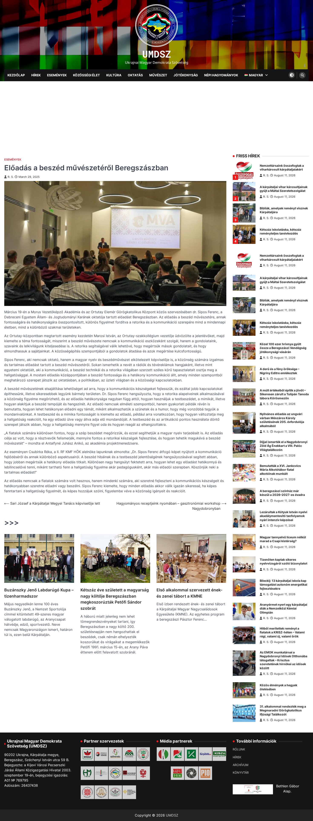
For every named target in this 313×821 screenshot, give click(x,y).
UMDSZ (156, 54)
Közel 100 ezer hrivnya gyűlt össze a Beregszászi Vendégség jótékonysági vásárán (283, 348)
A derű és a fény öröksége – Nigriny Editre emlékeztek (279, 371)
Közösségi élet (86, 75)
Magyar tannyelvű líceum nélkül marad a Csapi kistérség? (283, 539)
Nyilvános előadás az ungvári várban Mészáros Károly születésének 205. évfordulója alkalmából (282, 420)
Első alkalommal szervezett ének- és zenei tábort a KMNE (189, 593)
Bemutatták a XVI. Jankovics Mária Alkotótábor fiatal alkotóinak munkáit (280, 469)
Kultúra (113, 75)
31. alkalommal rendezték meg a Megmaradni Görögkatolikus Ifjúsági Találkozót (283, 710)
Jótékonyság (186, 75)
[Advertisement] (156, 113)
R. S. (11, 176)
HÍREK (237, 757)
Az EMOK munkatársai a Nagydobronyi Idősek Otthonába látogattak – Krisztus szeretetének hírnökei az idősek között (283, 660)
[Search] (302, 75)
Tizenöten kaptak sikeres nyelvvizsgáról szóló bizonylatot (283, 561)
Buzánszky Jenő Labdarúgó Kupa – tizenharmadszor (39, 593)
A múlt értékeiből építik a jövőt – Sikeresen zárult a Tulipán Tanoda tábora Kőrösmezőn (284, 394)
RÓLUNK (239, 749)
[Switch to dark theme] (292, 75)
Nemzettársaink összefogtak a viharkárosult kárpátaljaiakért (282, 167)
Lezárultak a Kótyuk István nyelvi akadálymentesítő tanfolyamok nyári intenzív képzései (283, 516)
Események (57, 75)
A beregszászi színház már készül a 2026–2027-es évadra (282, 493)
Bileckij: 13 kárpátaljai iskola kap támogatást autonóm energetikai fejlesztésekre (283, 584)
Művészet (158, 75)
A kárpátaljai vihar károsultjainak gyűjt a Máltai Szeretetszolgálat (283, 189)
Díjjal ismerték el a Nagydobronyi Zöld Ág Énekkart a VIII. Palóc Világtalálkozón (283, 446)
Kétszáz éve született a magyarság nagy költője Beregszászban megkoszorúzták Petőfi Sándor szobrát (114, 599)
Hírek (36, 75)
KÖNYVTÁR (241, 772)
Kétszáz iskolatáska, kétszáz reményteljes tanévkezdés (280, 231)
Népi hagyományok (221, 75)
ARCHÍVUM (240, 765)
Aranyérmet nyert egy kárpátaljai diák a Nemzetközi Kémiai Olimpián (283, 608)
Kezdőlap (16, 75)
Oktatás (135, 75)
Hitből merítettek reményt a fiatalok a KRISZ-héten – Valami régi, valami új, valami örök (282, 632)
